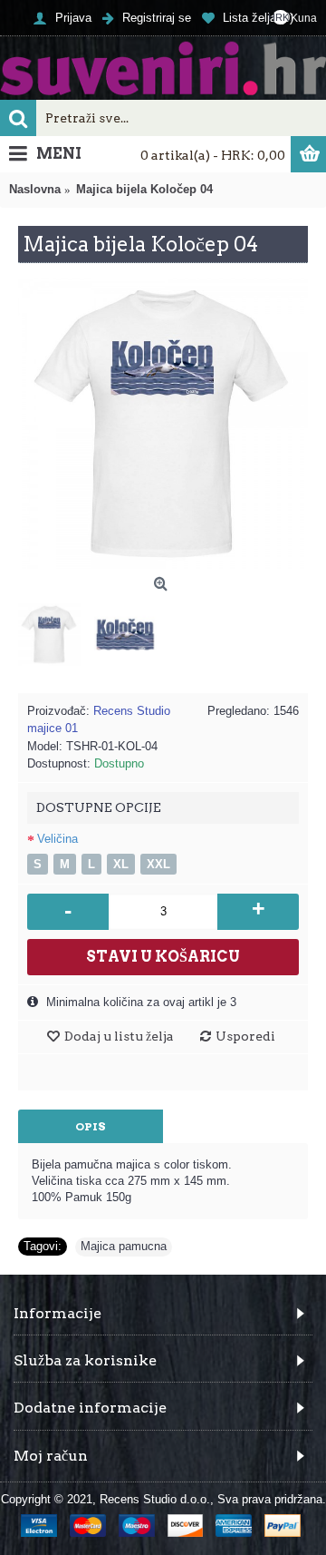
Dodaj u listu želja (119, 1036)
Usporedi (245, 1036)
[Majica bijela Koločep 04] (163, 424)
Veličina (57, 839)
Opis (90, 1126)
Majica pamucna (124, 1246)
